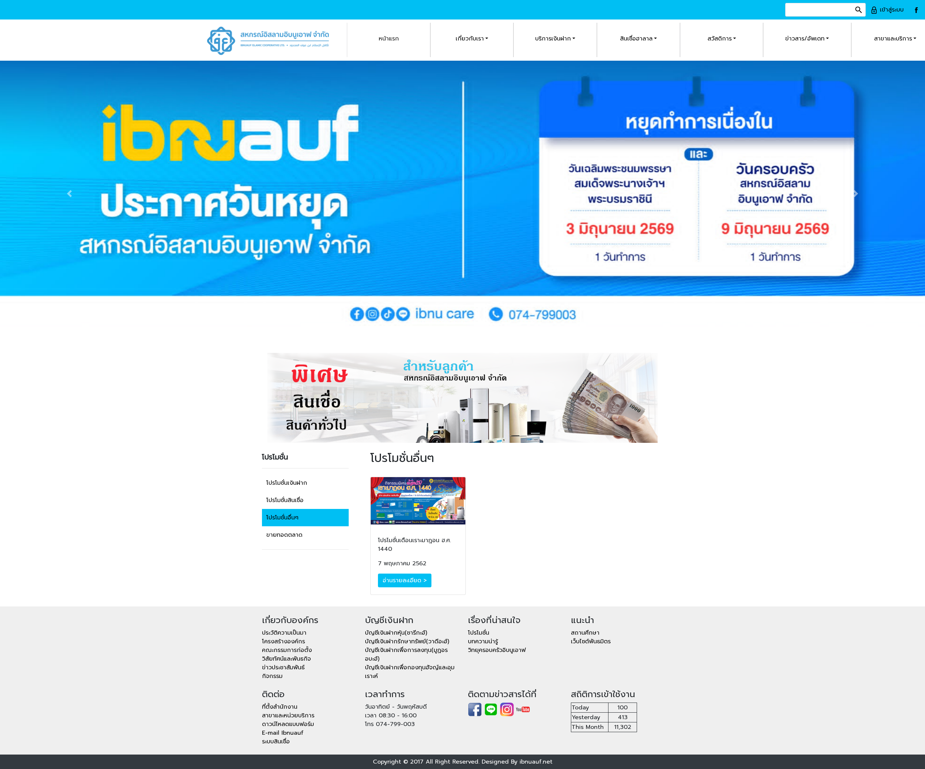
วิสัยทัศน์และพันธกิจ (286, 658)
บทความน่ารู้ (483, 641)
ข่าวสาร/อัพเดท (805, 38)
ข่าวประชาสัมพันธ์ (283, 667)
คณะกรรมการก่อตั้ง (287, 650)
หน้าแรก (389, 38)
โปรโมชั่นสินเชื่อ (285, 500)
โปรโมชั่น (478, 632)
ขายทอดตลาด (284, 535)
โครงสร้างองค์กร (283, 641)
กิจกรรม (272, 676)
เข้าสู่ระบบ (891, 9)
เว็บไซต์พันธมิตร (591, 641)
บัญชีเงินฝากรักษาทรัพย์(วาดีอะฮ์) (407, 641)
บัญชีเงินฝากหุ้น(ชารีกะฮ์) (396, 632)
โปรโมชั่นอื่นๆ (282, 517)
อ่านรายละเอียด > (405, 580)
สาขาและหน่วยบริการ (288, 715)
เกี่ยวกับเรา (470, 38)
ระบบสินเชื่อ (276, 741)
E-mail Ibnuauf (283, 733)
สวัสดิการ (719, 38)
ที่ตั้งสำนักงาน (279, 707)
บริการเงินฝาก (553, 38)
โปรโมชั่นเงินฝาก (286, 483)
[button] (69, 194)
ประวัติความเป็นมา (284, 632)
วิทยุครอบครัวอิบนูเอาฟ (497, 650)
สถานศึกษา (585, 632)
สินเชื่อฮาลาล (636, 38)
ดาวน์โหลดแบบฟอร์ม (288, 724)
